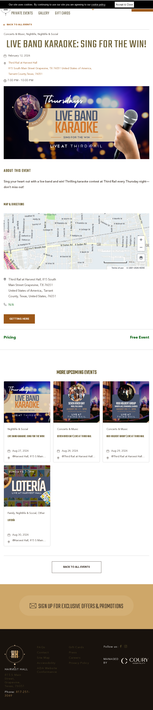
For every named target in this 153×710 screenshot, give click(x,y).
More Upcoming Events (77, 372)
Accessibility (46, 663)
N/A (11, 304)
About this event (17, 170)
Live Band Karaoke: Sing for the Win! (76, 44)
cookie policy (98, 4)
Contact (43, 652)
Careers (75, 658)
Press (73, 652)
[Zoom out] (141, 247)
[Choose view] (141, 258)
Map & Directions (14, 204)
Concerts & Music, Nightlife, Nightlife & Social (31, 34)
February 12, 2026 (19, 55)
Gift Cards (62, 13)
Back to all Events (19, 25)
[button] (50, 68)
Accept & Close (124, 4)
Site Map (43, 658)
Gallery (43, 13)
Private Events (22, 13)
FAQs (41, 647)
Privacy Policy (79, 663)
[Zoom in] (141, 239)
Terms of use (118, 268)
